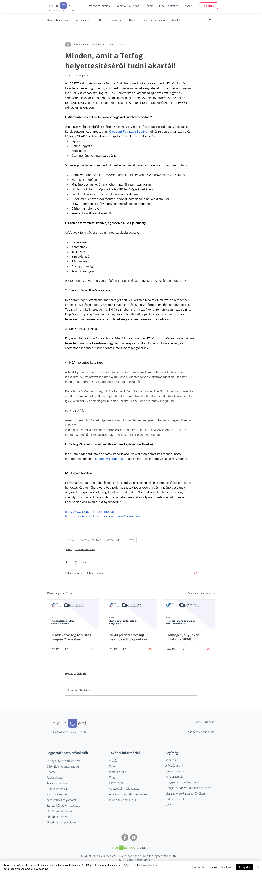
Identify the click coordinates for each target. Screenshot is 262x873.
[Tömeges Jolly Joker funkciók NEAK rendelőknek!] (189, 614)
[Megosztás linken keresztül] (93, 562)
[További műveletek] (195, 44)
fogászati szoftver (91, 540)
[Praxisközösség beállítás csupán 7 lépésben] (73, 614)
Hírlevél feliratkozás (177, 799)
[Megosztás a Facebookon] (66, 562)
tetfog (131, 540)
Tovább (176, 20)
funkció (71, 540)
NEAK (132, 20)
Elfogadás (244, 867)
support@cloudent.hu (201, 732)
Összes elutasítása (220, 867)
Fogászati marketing (154, 20)
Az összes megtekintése (201, 592)
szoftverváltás (114, 540)
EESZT (100, 20)
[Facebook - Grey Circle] (124, 837)
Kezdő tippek (82, 20)
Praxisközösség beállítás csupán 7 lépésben (71, 637)
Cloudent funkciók (85, 549)
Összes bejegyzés (57, 20)
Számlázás (116, 20)
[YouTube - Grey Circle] (133, 837)
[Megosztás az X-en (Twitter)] (75, 562)
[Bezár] (258, 867)
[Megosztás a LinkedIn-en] (84, 562)
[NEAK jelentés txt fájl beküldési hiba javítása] (131, 614)
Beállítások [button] (197, 867)
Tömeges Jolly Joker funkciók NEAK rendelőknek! (183, 637)
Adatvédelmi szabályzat (34, 868)
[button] (98, 5)
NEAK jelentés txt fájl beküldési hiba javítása (128, 637)
